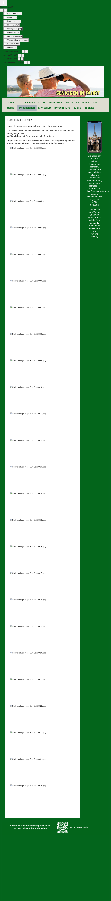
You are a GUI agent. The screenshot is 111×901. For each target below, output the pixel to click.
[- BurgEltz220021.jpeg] (29, 691)
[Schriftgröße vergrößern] (22, 55)
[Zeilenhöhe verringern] (19, 59)
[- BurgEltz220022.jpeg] (29, 718)
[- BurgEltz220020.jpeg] (29, 664)
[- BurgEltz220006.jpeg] (29, 292)
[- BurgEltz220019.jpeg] (29, 638)
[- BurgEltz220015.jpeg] (29, 532)
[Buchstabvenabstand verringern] (25, 62)
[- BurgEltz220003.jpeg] (29, 213)
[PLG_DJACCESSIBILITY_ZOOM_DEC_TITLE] (23, 51)
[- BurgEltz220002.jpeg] (29, 186)
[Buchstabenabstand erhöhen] (28, 62)
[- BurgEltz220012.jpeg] (29, 452)
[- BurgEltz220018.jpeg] (29, 611)
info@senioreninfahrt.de (98, 191)
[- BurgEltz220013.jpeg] (29, 478)
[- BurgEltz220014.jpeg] (29, 505)
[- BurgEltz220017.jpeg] (29, 585)
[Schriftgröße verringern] (19, 55)
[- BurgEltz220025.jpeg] (29, 797)
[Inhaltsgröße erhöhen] (26, 51)
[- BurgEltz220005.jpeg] (29, 266)
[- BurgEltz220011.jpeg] (29, 425)
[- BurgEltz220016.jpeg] (29, 558)
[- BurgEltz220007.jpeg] (29, 319)
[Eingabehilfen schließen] (5, 10)
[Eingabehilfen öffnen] (3, 3)
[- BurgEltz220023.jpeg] (29, 744)
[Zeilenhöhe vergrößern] (22, 59)
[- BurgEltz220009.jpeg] (29, 372)
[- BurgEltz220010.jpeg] (29, 399)
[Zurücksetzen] (2, 10)
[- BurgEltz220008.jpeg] (29, 346)
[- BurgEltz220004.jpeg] (29, 239)
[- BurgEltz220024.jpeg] (29, 771)
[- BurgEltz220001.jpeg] (29, 160)
